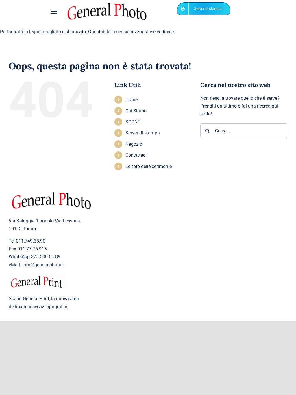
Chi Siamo (136, 111)
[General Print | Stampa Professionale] (37, 275)
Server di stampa (142, 133)
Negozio (133, 144)
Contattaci (136, 155)
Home (131, 99)
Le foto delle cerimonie (148, 166)
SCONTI (133, 122)
